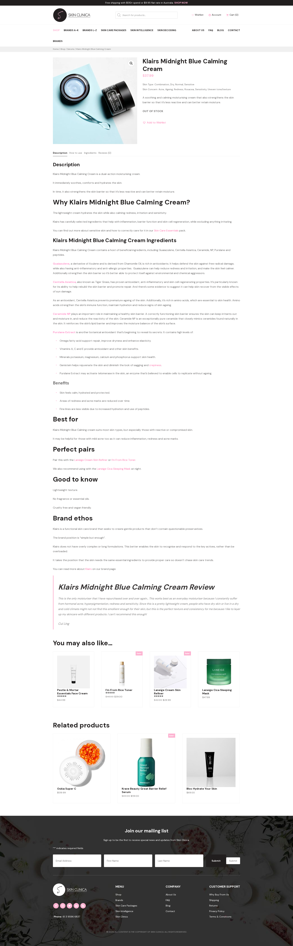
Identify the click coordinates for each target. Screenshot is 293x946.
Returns (213, 905)
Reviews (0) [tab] (105, 152)
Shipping (214, 900)
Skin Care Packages (113, 30)
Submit (216, 860)
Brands (58, 41)
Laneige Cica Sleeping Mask (114, 469)
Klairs (88, 569)
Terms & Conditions (220, 916)
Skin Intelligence (141, 30)
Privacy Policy (216, 911)
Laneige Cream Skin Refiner (91, 460)
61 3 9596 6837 (71, 916)
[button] (131, 63)
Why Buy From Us (219, 894)
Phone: (58, 916)
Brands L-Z (90, 30)
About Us (198, 30)
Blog (220, 30)
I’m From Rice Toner (123, 460)
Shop (56, 30)
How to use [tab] (75, 152)
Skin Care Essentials (166, 230)
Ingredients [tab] (90, 152)
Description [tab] (60, 152)
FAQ (210, 30)
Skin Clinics (121, 916)
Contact (234, 30)
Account (214, 14)
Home (55, 49)
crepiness (155, 365)
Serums (70, 49)
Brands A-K (71, 30)
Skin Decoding (166, 30)
